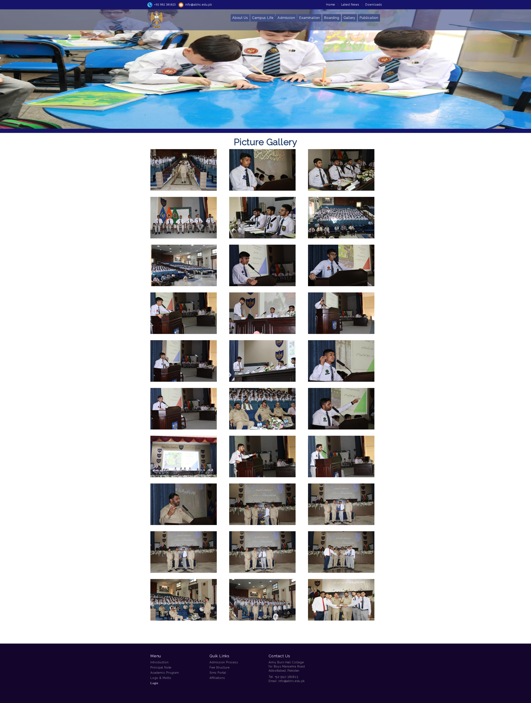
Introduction (159, 662)
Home (330, 4)
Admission (286, 18)
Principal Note (160, 667)
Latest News (350, 4)
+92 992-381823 (286, 676)
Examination (309, 18)
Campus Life (262, 18)
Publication (368, 18)
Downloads (373, 4)
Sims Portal (217, 672)
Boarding (331, 18)
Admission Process (223, 662)
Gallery (349, 18)
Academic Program (164, 672)
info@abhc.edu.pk (198, 4)
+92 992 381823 (165, 4)
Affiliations (217, 678)
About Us (240, 18)
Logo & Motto (160, 678)
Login (154, 683)
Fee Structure (219, 667)
